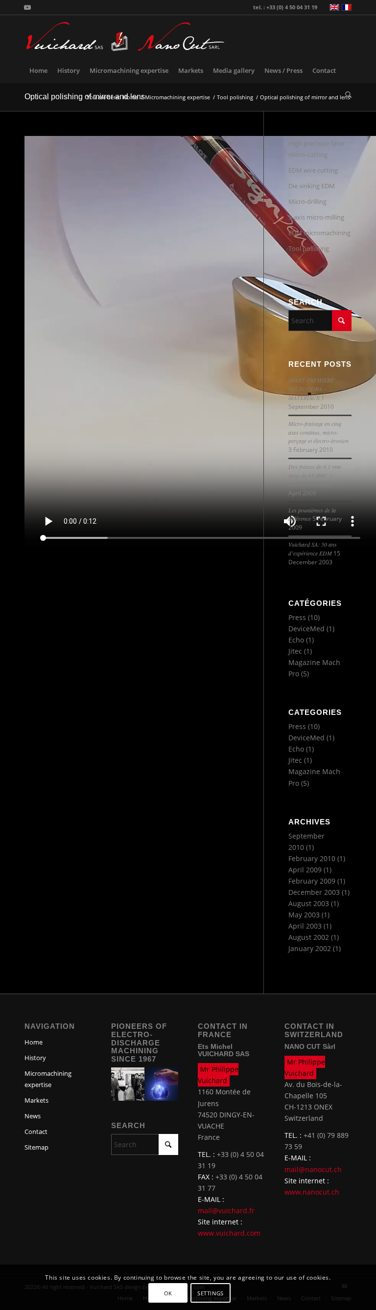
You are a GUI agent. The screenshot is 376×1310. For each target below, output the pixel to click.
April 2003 (305, 926)
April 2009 (305, 869)
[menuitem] (38, 70)
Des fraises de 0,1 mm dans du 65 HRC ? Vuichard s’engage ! (314, 475)
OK (168, 1293)
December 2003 (314, 892)
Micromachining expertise (47, 1079)
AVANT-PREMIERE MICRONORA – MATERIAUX (311, 388)
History (35, 1057)
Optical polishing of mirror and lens (84, 96)
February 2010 (311, 858)
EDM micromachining (319, 232)
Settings (210, 1293)
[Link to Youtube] (27, 7)
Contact (35, 1131)
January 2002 (309, 948)
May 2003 (304, 914)
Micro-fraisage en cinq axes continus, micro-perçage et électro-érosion (318, 432)
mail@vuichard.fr (226, 1210)
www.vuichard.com (229, 1233)
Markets (36, 1100)
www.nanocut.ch (311, 1192)
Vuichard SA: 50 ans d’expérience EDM (312, 548)
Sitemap (36, 1147)
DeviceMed (306, 628)
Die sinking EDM (311, 185)
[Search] (346, 95)
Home (33, 1042)
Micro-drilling (307, 201)
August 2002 (308, 937)
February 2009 (311, 881)
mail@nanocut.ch (313, 1169)
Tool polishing (308, 248)
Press (297, 617)
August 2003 (308, 903)
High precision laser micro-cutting (316, 149)
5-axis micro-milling (316, 217)
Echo (296, 639)
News (32, 1115)
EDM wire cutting (313, 170)
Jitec (295, 651)
